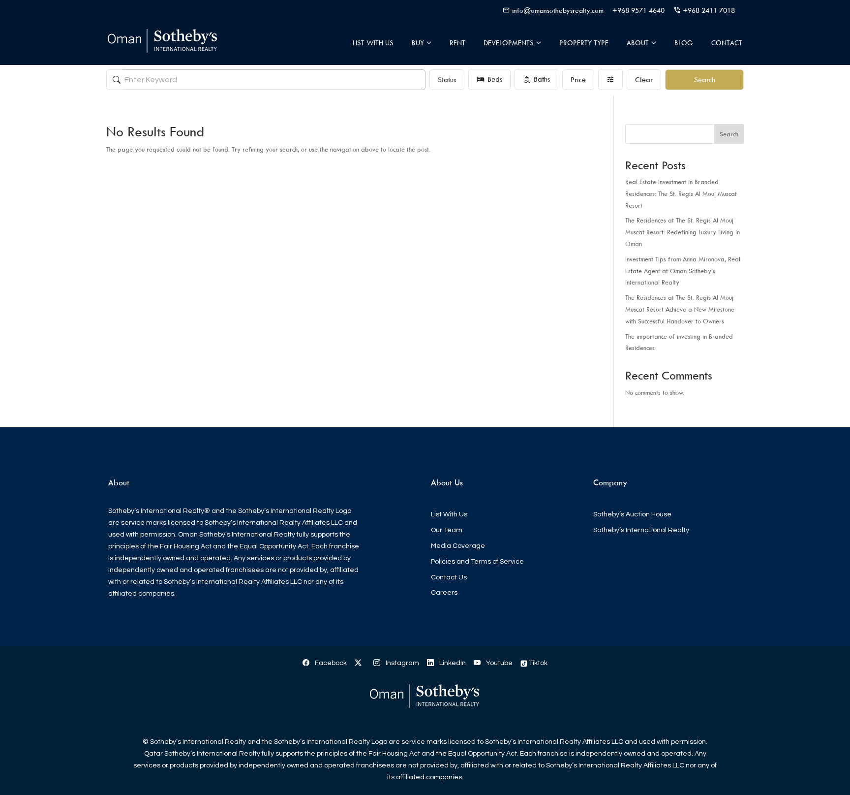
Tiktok (537, 663)
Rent (457, 42)
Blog (683, 42)
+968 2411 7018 (709, 10)
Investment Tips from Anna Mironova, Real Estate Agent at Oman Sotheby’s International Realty (682, 270)
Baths (542, 79)
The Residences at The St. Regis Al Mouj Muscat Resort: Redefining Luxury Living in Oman (682, 232)
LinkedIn (452, 663)
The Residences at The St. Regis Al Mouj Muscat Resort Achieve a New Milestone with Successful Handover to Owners (679, 309)
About (638, 42)
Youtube (499, 663)
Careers (444, 592)
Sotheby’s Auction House (632, 514)
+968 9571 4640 (638, 10)
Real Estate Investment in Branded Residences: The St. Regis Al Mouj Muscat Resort (681, 193)
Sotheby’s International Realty (641, 530)
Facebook (330, 663)
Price (578, 79)
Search (704, 79)
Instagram (401, 663)
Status (447, 79)
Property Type (583, 42)
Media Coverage (458, 545)
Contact (726, 42)
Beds (494, 79)
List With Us (373, 42)
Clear (644, 79)
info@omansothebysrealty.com (558, 10)
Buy (418, 42)
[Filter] (610, 79)
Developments (509, 42)
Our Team (446, 530)
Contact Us (449, 577)
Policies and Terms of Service (477, 561)
